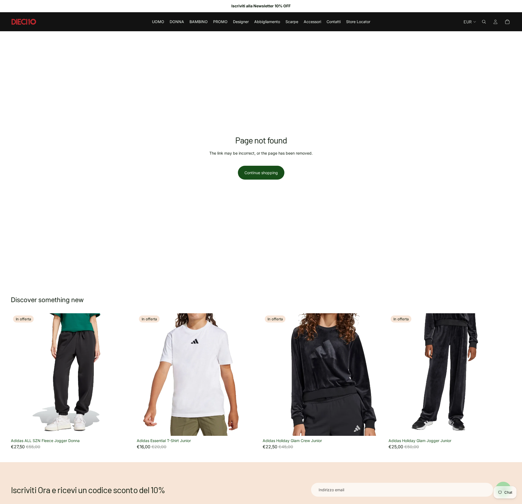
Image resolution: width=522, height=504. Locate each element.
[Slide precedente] (19, 375)
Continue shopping (261, 172)
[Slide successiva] (125, 375)
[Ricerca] (484, 22)
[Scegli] (125, 427)
